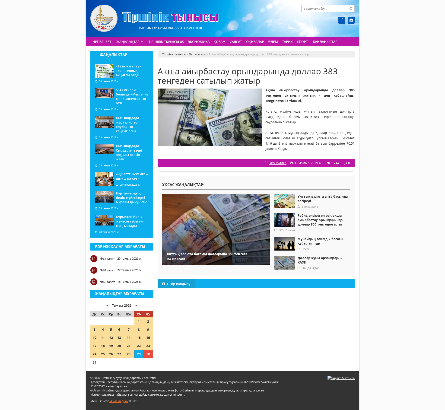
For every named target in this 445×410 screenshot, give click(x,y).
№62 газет (107, 282)
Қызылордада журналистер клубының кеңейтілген (127, 124)
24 (94, 354)
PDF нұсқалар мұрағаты (120, 246)
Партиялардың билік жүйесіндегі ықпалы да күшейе (131, 197)
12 (111, 337)
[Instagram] (351, 20)
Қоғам (220, 41)
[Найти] (350, 8)
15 (139, 337)
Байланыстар (325, 41)
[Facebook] (341, 20)
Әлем (273, 41)
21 (128, 345)
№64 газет (107, 259)
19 (111, 345)
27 (119, 354)
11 (103, 337)
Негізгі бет (101, 41)
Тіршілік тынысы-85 (166, 41)
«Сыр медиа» (118, 401)
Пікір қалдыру (178, 284)
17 (94, 345)
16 (148, 337)
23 (148, 345)
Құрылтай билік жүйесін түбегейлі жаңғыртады (131, 221)
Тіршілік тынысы (154, 18)
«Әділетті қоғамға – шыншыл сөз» (132, 176)
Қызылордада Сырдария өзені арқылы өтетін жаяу (129, 152)
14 (128, 337)
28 (128, 354)
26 (111, 354)
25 (103, 354)
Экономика (199, 41)
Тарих (287, 41)
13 (119, 337)
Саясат (236, 41)
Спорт (302, 41)
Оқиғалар (255, 41)
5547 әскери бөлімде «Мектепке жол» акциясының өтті (132, 96)
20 (119, 345)
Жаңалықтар (128, 41)
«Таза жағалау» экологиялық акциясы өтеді (128, 70)
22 (139, 345)
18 (103, 345)
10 (94, 337)
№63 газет (107, 270)
